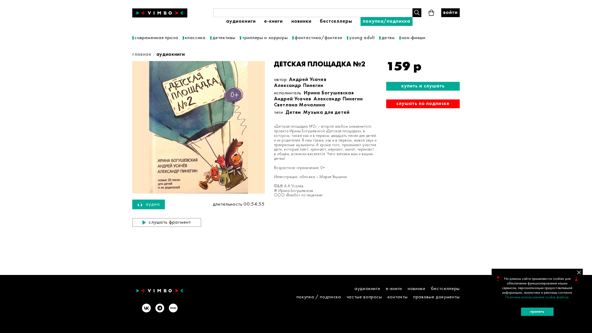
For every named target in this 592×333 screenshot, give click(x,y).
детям (388, 37)
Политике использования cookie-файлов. (537, 297)
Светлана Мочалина (299, 105)
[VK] (146, 309)
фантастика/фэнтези (318, 37)
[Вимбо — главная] (159, 13)
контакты (398, 297)
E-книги (273, 21)
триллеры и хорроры (265, 37)
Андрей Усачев (307, 79)
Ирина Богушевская (329, 93)
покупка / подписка (318, 297)
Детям (293, 112)
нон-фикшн (414, 37)
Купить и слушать (423, 86)
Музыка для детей (326, 112)
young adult (361, 37)
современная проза (156, 37)
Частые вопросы (364, 297)
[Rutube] (173, 309)
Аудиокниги (241, 21)
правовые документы (436, 297)
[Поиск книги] (417, 12)
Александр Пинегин (299, 85)
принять (537, 312)
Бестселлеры (336, 21)
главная (141, 54)
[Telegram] (159, 309)
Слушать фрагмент (170, 222)
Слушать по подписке (423, 103)
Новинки (301, 21)
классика (195, 37)
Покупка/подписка (386, 21)
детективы (224, 37)
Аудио (153, 204)
